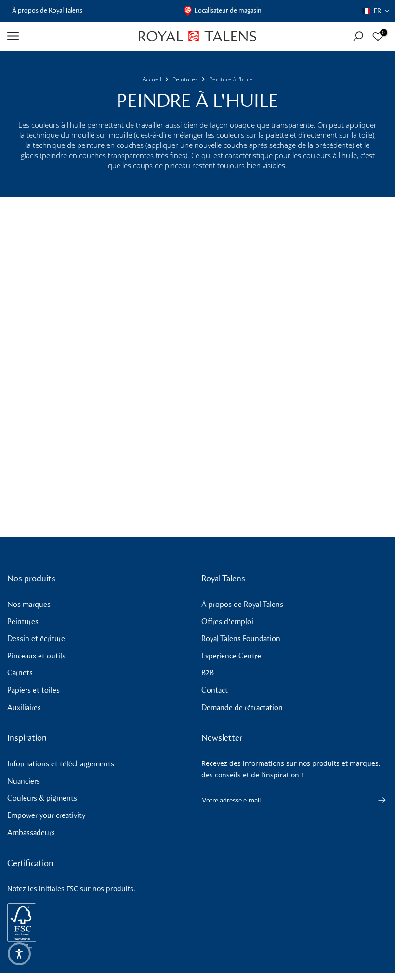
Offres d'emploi (227, 621)
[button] (376, 11)
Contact (214, 690)
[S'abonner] (377, 800)
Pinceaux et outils (36, 655)
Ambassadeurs (31, 832)
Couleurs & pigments (42, 797)
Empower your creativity (46, 815)
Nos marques (29, 604)
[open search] (358, 36)
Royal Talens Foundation (240, 638)
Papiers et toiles (33, 690)
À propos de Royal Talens (47, 10)
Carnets (20, 672)
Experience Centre (231, 655)
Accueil (152, 79)
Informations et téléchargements (60, 763)
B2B (207, 672)
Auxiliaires (24, 707)
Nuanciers (23, 781)
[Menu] (65, 36)
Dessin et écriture (36, 638)
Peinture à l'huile (231, 79)
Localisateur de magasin (228, 10)
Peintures (185, 79)
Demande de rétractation (242, 707)
